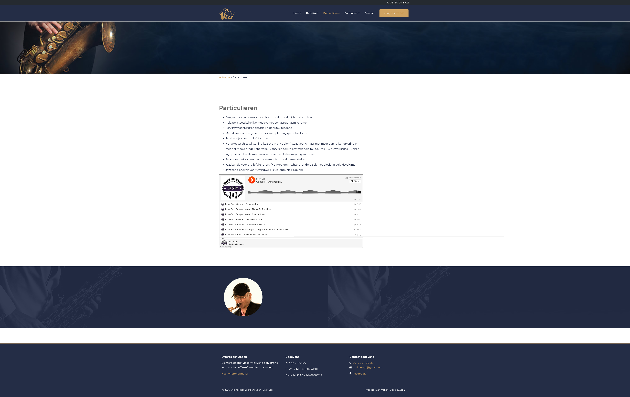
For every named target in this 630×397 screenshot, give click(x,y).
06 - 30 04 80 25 (399, 2)
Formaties (351, 13)
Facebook (359, 373)
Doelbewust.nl (397, 389)
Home (297, 13)
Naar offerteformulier (234, 373)
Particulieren (331, 13)
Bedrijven (312, 13)
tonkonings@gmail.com (367, 367)
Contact (370, 13)
